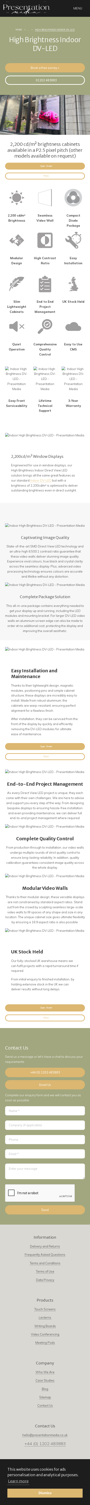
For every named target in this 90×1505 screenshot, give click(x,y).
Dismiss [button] (45, 1493)
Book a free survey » (45, 68)
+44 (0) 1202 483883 (45, 1072)
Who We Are (45, 1372)
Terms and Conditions (45, 1263)
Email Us (45, 1085)
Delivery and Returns (45, 1246)
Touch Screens (45, 1309)
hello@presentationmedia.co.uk (45, 1435)
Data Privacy (45, 1280)
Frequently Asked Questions (45, 1254)
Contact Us (45, 1405)
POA (46, 175)
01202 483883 (46, 80)
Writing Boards (45, 1326)
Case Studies (45, 1380)
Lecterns (45, 1317)
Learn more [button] (18, 1481)
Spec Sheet (46, 166)
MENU (77, 8)
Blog (45, 1389)
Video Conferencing (45, 1334)
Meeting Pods (45, 1342)
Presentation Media (26, 8)
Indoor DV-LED (40, 480)
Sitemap (45, 1397)
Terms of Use (45, 1271)
